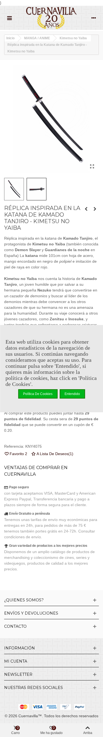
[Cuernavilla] (51, 18)
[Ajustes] (93, 18)
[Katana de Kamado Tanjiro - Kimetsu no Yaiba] (92, 166)
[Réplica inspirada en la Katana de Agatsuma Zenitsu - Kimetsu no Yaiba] (95, 209)
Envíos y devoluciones (31, 613)
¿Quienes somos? (24, 600)
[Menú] (9, 18)
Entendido (72, 394)
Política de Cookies (37, 394)
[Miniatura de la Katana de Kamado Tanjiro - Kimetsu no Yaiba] (86, 209)
